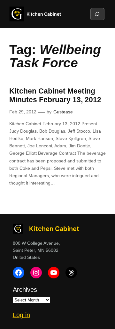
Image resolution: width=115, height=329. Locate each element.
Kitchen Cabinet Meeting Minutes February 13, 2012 (55, 95)
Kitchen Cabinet (44, 14)
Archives (25, 289)
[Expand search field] (97, 14)
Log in (21, 314)
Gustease (63, 111)
